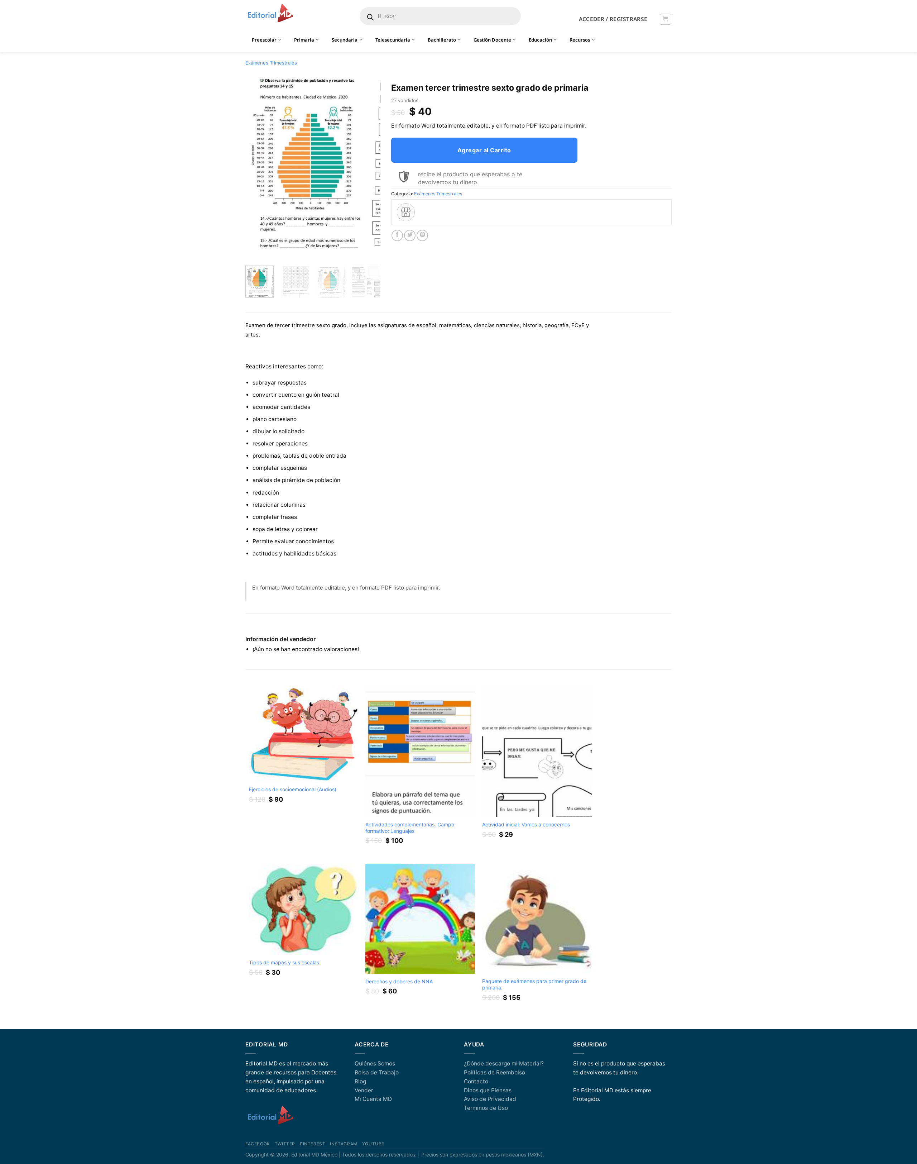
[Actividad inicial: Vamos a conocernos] (537, 751)
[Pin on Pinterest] (422, 235)
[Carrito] (665, 19)
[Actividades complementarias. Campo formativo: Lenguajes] (420, 751)
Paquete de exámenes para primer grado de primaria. (534, 984)
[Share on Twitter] (410, 235)
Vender (364, 1090)
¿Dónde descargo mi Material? (504, 1063)
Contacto (476, 1081)
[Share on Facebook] (397, 235)
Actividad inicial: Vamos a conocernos (526, 824)
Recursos (580, 40)
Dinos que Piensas (488, 1090)
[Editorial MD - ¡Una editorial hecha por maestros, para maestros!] (270, 13)
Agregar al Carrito (484, 150)
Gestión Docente (492, 40)
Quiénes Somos (375, 1063)
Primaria (304, 40)
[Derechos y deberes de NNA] (420, 919)
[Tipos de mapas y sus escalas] (304, 909)
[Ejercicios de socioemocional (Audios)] (304, 734)
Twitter (285, 1143)
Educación (540, 40)
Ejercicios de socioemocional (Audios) (292, 789)
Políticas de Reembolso (494, 1072)
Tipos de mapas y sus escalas (284, 962)
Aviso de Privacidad (490, 1099)
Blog (360, 1081)
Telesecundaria (392, 40)
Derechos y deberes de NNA (399, 981)
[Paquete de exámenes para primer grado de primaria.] (537, 919)
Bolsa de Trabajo (377, 1072)
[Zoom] (254, 251)
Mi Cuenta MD (373, 1099)
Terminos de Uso (486, 1108)
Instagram (343, 1143)
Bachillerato (442, 40)
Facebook (257, 1143)
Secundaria (344, 40)
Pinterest (312, 1143)
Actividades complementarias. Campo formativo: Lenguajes (409, 827)
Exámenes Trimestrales (271, 63)
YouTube (373, 1143)
